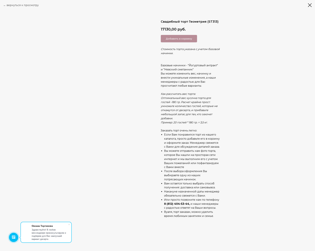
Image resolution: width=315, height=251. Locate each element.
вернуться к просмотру (23, 5)
